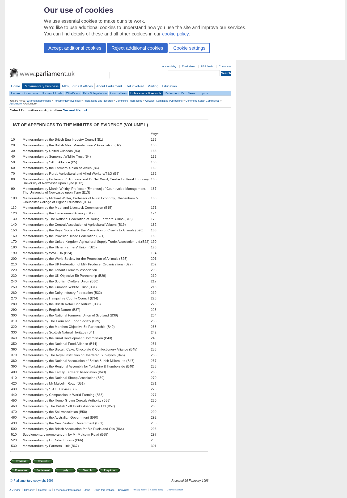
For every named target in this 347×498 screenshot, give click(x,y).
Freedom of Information (67, 490)
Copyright (123, 490)
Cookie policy (156, 490)
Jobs (87, 490)
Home (15, 86)
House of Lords (52, 93)
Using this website (104, 490)
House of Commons (24, 93)
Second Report (75, 110)
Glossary (29, 490)
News (191, 93)
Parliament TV (174, 93)
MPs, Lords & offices (77, 86)
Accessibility (169, 66)
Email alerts (188, 66)
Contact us (225, 66)
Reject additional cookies (137, 48)
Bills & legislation (95, 93)
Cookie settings (189, 48)
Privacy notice (140, 490)
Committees (118, 93)
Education (169, 86)
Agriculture (15, 103)
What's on (73, 93)
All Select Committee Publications (164, 100)
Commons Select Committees (203, 100)
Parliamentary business (41, 86)
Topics (203, 93)
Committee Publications (129, 100)
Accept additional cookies (74, 48)
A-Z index (15, 490)
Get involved (135, 86)
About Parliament (109, 86)
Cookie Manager (175, 490)
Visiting (153, 86)
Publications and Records (98, 100)
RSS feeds (207, 66)
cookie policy (175, 33)
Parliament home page (38, 100)
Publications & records (145, 93)
